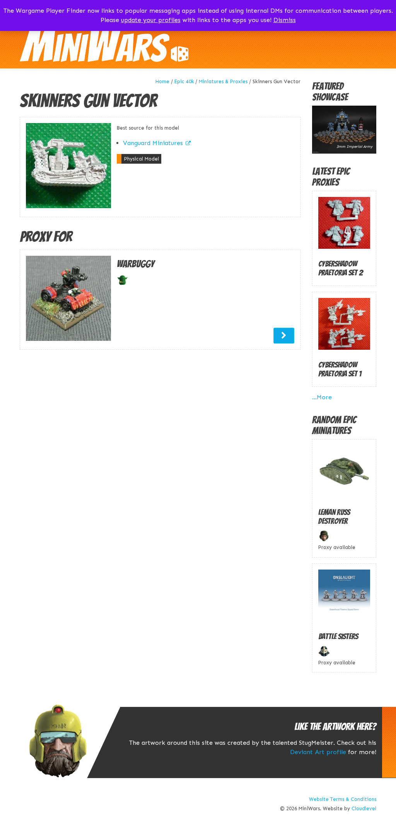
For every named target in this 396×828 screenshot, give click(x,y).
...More (322, 397)
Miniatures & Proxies (223, 81)
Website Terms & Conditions (342, 799)
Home (162, 81)
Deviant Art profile (318, 752)
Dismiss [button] (284, 20)
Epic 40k (184, 81)
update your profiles (151, 20)
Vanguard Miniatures (153, 143)
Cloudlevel (364, 808)
